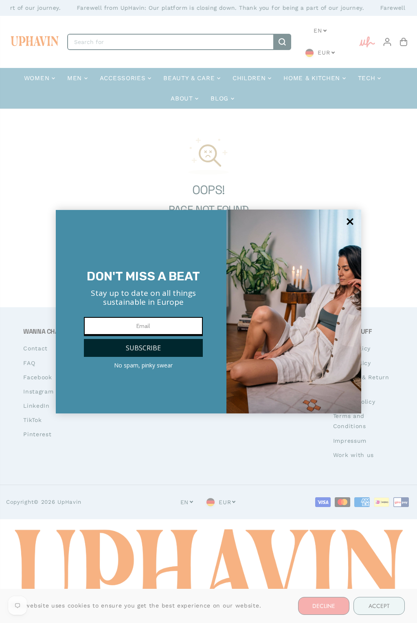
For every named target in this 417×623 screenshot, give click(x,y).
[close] (350, 221)
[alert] (208, 311)
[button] (143, 348)
